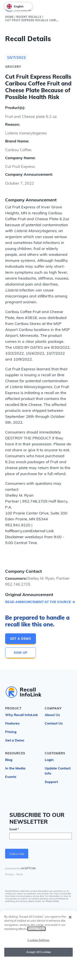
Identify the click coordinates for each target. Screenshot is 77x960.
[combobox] (18, 6)
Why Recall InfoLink (21, 715)
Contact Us (54, 723)
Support (51, 782)
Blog (8, 760)
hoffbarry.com (17, 530)
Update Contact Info (58, 770)
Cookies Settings (38, 940)
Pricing (10, 732)
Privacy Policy (52, 901)
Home (9, 16)
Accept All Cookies (38, 952)
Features (12, 723)
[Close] (70, 917)
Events (10, 777)
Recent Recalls (28, 16)
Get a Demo (20, 639)
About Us (52, 715)
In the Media (15, 768)
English (19, 6)
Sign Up (20, 653)
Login (49, 760)
